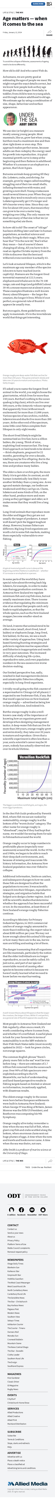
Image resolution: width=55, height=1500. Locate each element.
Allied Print (12, 1420)
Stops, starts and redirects (18, 1443)
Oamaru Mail (13, 1332)
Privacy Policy (13, 1240)
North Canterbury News (17, 1290)
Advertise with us (14, 1456)
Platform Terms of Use (16, 1244)
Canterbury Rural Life (16, 1294)
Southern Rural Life (15, 1358)
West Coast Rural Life (16, 1286)
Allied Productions (15, 1412)
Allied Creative (13, 1416)
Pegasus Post (13, 1309)
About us (11, 1236)
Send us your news (15, 1232)
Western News (13, 1313)
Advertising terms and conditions (21, 1468)
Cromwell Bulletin (15, 1339)
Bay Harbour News (15, 1305)
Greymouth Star (14, 1275)
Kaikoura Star (13, 1271)
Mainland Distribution (16, 1423)
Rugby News (12, 1389)
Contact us (12, 1229)
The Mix (19, 12)
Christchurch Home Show (18, 1402)
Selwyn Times (13, 1320)
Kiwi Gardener (13, 1377)
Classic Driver (13, 1381)
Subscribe (38, 3)
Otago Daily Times (15, 1263)
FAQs (9, 1447)
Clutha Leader (13, 1354)
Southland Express (15, 1366)
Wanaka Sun (12, 1335)
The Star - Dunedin (15, 1351)
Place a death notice (16, 1460)
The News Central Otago (17, 1347)
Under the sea (37, 1167)
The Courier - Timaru (16, 1328)
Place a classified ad (16, 1464)
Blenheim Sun (13, 1267)
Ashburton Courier (15, 1324)
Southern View (13, 1316)
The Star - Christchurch (17, 1301)
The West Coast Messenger (18, 1282)
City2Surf (11, 1399)
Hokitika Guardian (15, 1278)
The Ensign (12, 1362)
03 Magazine (12, 1385)
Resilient (47, 1167)
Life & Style (8, 12)
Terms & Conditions (15, 1439)
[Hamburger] (49, 4)
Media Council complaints (18, 1248)
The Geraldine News (15, 1297)
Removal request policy (17, 1251)
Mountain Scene (14, 1343)
